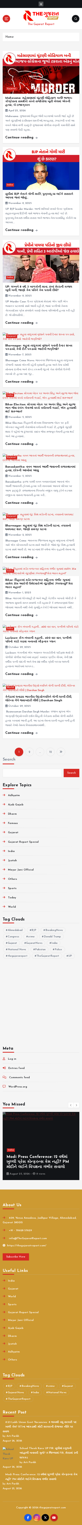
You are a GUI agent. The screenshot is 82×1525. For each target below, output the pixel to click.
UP (70, 956)
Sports (12, 888)
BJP (33, 930)
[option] (41, 1146)
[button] (71, 1105)
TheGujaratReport (47, 956)
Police (58, 949)
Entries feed (16, 1068)
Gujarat (11, 89)
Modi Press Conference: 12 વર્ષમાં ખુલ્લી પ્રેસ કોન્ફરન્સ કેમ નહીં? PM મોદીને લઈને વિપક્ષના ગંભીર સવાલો (37, 1162)
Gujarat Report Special (23, 842)
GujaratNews (34, 943)
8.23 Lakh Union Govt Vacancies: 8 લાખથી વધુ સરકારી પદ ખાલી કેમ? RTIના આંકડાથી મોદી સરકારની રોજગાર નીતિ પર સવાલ (40, 1427)
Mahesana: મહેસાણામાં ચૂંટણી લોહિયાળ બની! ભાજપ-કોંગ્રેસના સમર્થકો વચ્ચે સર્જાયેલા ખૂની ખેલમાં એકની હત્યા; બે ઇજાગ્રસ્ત (39, 102)
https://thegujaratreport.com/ (26, 1245)
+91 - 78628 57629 (20, 1230)
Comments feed (19, 1077)
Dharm (12, 814)
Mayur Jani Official (21, 869)
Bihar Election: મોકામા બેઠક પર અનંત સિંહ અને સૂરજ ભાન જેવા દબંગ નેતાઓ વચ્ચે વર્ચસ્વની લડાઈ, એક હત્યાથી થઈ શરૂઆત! (40, 408)
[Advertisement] (41, 1000)
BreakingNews (54, 930)
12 (50, 752)
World (10, 687)
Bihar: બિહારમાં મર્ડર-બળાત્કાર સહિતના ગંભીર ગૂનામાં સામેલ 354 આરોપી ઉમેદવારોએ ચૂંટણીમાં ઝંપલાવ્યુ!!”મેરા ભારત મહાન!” (39, 584)
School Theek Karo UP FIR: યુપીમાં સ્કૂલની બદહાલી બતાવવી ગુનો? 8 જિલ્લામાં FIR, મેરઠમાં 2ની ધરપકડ (49, 1453)
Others (12, 879)
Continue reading (20, 137)
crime (31, 936)
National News (17, 949)
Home (9, 37)
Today (12, 897)
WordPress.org (17, 1086)
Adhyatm (14, 795)
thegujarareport (17, 956)
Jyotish (12, 860)
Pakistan (40, 949)
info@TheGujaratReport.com (27, 1238)
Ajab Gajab (15, 804)
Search (9, 759)
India (10, 185)
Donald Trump (52, 936)
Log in (12, 1059)
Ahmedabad (15, 930)
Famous (13, 823)
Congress (13, 936)
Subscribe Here (16, 1256)
